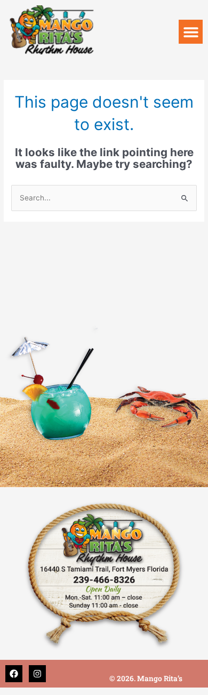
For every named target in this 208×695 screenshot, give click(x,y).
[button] (191, 32)
